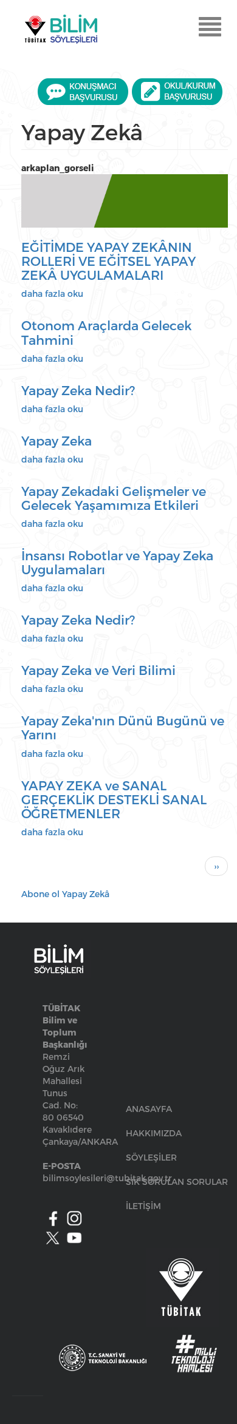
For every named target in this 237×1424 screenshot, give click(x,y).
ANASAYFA (149, 1109)
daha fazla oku (52, 293)
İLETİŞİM (143, 1206)
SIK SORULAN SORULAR (177, 1181)
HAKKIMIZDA (154, 1133)
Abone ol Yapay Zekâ (65, 894)
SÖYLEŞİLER (151, 1157)
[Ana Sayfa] (60, 29)
